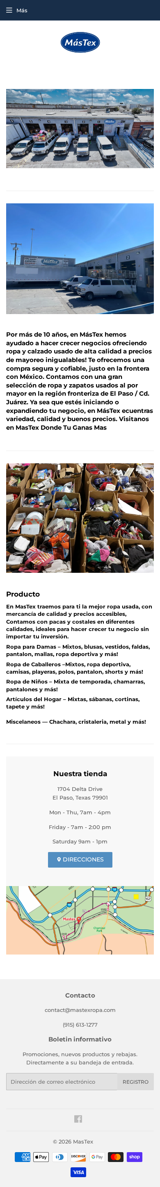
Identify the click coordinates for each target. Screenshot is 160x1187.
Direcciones (82, 859)
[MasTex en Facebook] (78, 1120)
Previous (11, 130)
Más (21, 10)
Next (149, 130)
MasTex (83, 1141)
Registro (136, 1082)
